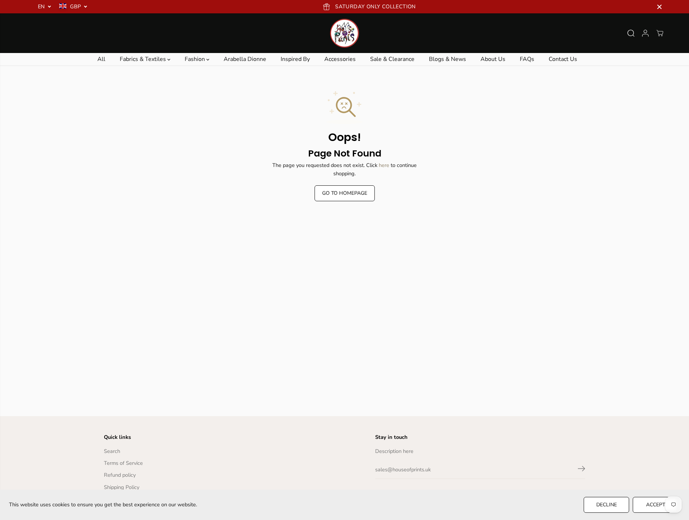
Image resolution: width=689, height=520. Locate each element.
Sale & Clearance (392, 59)
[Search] (630, 33)
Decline (606, 504)
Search (112, 451)
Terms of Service (123, 463)
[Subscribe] (581, 470)
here (384, 165)
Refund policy (120, 475)
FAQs (527, 59)
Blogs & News (447, 59)
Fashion (195, 59)
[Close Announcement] (659, 7)
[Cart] (659, 33)
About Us (492, 59)
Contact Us (563, 59)
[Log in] (645, 33)
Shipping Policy (121, 487)
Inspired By (295, 59)
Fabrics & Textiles (143, 59)
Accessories (340, 59)
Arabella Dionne (245, 59)
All (101, 59)
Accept (655, 504)
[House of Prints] (344, 33)
